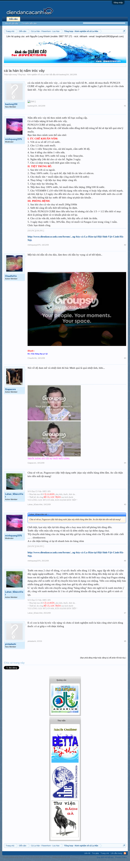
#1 (125, 106)
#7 (125, 613)
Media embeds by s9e (61, 857)
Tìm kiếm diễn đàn (29, 23)
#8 (125, 641)
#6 (125, 561)
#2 (125, 245)
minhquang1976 (13, 139)
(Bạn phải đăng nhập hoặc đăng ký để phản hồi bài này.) (103, 658)
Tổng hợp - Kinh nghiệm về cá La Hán (33, 75)
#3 (125, 358)
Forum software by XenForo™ (26, 857)
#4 (125, 463)
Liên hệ (87, 853)
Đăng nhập (118, 3)
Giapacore (10, 389)
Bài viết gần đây (11, 23)
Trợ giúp (95, 853)
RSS (125, 853)
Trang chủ (105, 853)
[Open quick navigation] (124, 31)
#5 (125, 504)
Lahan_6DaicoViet (14, 495)
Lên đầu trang (116, 853)
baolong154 (64, 75)
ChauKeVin (11, 276)
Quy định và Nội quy (105, 857)
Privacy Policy (121, 857)
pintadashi (10, 644)
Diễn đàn (13, 19)
